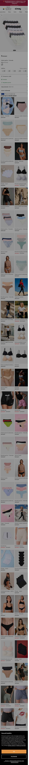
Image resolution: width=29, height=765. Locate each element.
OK (14, 751)
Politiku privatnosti (21, 745)
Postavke (14, 756)
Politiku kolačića (12, 745)
